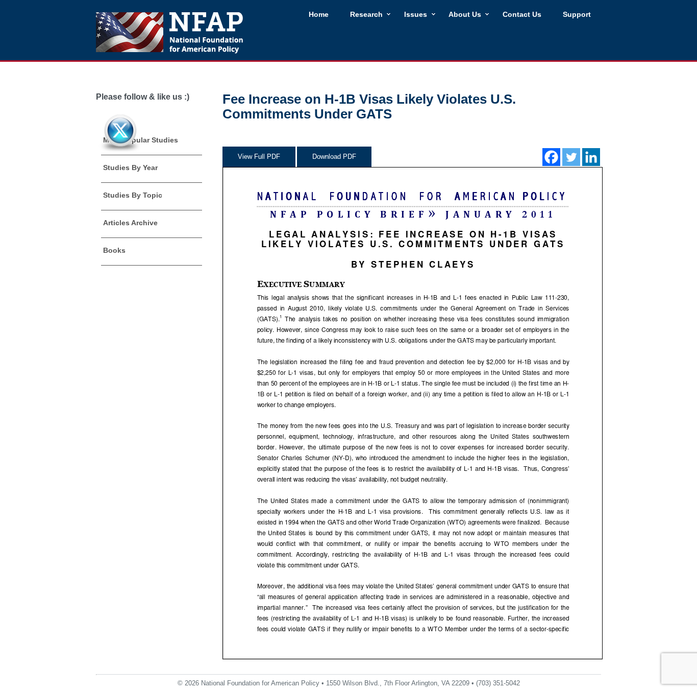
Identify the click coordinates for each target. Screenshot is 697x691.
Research (366, 14)
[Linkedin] (591, 157)
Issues (415, 14)
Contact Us (522, 14)
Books (114, 250)
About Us (465, 14)
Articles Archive (130, 223)
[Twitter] (571, 157)
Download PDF (334, 156)
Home (319, 14)
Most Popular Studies (140, 140)
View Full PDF (259, 156)
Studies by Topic (132, 195)
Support (577, 14)
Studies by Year (130, 167)
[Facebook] (551, 157)
